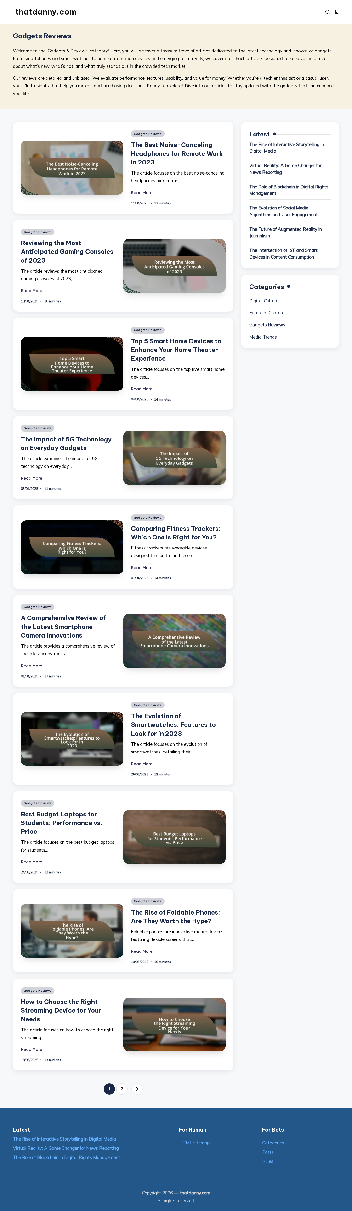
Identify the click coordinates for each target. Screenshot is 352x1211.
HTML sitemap (194, 1143)
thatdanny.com (45, 12)
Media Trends (263, 337)
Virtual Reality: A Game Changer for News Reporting (285, 169)
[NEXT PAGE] (137, 1089)
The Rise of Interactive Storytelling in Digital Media (286, 147)
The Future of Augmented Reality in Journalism (285, 232)
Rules (267, 1161)
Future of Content (267, 313)
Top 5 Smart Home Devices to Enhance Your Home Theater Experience (176, 349)
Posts (268, 1152)
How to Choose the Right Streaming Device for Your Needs (61, 1010)
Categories (273, 1143)
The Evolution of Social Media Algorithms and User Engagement (283, 211)
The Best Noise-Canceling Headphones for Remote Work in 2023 (177, 153)
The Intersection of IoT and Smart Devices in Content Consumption (283, 253)
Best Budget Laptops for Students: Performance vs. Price (61, 823)
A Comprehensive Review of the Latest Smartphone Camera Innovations (63, 626)
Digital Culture (263, 300)
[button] (137, 1089)
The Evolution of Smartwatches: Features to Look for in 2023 (173, 724)
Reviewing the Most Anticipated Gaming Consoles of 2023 (67, 251)
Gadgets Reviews (148, 134)
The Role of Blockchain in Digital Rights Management (288, 190)
